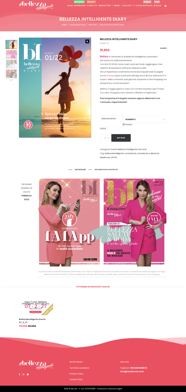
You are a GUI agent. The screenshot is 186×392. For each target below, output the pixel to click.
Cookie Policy (76, 379)
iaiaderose (105, 157)
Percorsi (93, 24)
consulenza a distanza (148, 153)
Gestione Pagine (115, 389)
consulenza (130, 153)
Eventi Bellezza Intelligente (124, 149)
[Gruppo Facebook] (28, 374)
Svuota (128, 124)
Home (64, 24)
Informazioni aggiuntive (106, 169)
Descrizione (80, 169)
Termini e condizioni (79, 367)
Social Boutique (77, 24)
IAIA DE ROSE (111, 64)
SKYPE (114, 157)
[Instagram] (23, 374)
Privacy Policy (76, 373)
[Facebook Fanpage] (19, 374)
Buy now (121, 138)
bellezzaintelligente (114, 153)
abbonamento (108, 118)
